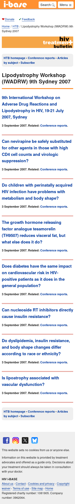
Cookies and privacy (41, 483)
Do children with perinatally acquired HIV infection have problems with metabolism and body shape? (37, 191)
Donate (9, 19)
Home (6, 26)
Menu (64, 4)
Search (46, 4)
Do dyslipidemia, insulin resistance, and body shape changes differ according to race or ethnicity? (36, 347)
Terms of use (21, 488)
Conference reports (41, 58)
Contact (21, 483)
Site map (37, 488)
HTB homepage (14, 58)
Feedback (28, 19)
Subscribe (28, 63)
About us (7, 483)
